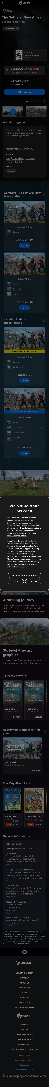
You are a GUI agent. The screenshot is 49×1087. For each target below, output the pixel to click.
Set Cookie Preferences (24, 575)
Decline (16, 581)
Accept (33, 581)
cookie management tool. (17, 536)
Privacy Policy (24, 528)
